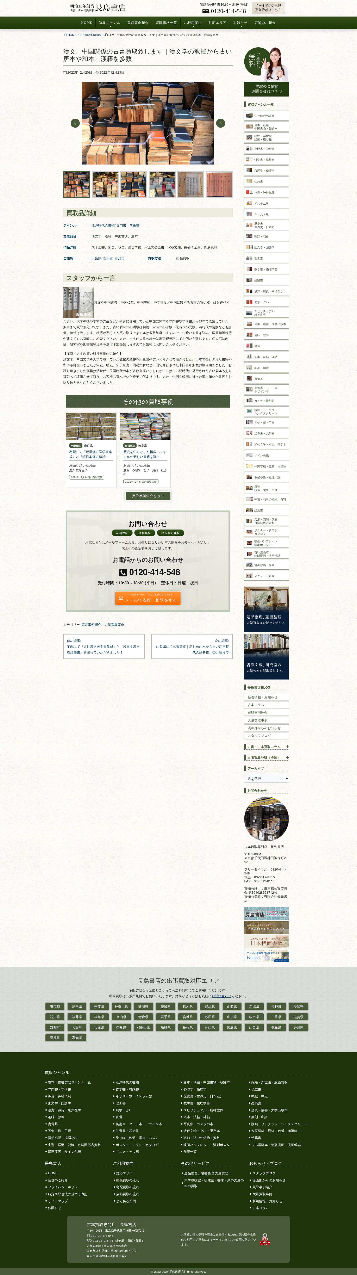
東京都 (55, 1006)
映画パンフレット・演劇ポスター (208, 1144)
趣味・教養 (56, 1116)
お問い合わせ (221, 996)
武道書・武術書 (127, 1130)
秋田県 (210, 1016)
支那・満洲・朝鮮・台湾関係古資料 (74, 1144)
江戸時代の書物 (103, 225)
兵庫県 (99, 1027)
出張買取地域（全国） (264, 757)
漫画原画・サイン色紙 (64, 1151)
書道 (119, 1116)
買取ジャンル (110, 22)
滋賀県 (298, 1016)
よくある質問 (126, 1201)
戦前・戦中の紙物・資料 (201, 1137)
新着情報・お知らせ (262, 697)
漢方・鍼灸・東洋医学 (64, 1110)
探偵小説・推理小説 (63, 1137)
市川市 (108, 258)
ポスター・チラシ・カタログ (137, 1144)
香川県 (298, 1027)
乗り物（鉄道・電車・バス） (137, 1137)
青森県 (143, 1016)
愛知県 (298, 1006)
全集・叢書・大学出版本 (269, 1110)
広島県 (232, 1027)
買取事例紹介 (138, 22)
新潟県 (254, 1006)
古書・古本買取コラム (264, 746)
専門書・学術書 (127, 225)
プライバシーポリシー (64, 1186)
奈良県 (121, 1027)
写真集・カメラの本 (198, 1123)
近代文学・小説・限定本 (201, 1130)
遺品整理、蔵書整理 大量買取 (206, 1173)
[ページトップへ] (349, 1264)
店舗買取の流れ (127, 1194)
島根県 (188, 1027)
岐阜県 (254, 1016)
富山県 (121, 1016)
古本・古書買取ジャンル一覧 (69, 1082)
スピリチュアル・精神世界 (203, 1110)
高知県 (77, 1037)
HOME (86, 22)
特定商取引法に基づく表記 (68, 1194)
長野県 (276, 1006)
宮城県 (188, 1016)
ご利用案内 (193, 22)
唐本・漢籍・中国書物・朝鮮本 (206, 1082)
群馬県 (210, 1006)
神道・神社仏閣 (59, 1096)
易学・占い (124, 1110)
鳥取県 (166, 1027)
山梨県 (232, 1006)
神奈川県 (121, 1006)
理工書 (121, 1103)
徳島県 (276, 1027)
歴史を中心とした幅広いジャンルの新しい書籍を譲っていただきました (144, 456)
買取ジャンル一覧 (261, 104)
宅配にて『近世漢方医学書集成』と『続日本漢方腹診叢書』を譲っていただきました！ (90, 459)
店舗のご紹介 (265, 22)
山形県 (232, 1016)
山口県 (254, 1027)
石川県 (55, 1016)
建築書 (256, 1103)
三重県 (276, 1016)
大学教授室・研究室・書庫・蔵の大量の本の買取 (214, 1183)
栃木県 (188, 1006)
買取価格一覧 (166, 22)
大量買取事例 (114, 624)
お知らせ (240, 22)
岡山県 (210, 1027)
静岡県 (143, 1006)
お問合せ (54, 1207)
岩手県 (166, 1016)
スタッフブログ (259, 735)
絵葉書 (256, 1137)
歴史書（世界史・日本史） (203, 1096)
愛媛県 (55, 1037)
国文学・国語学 (59, 1103)
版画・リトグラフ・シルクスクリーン (279, 1123)
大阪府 (77, 1027)
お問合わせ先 (257, 790)
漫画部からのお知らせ (264, 728)
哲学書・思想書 (127, 1089)
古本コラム (256, 705)
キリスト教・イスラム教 (134, 1096)
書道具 (53, 1123)
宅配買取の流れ (127, 1186)
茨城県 (166, 1006)
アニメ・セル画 (127, 1151)
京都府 (55, 1027)
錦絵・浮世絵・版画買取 (269, 1082)
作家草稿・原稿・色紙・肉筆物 (274, 1130)
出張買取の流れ (127, 1180)
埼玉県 (77, 1006)
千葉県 (96, 258)
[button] (75, 123)
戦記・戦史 (259, 1096)
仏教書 (256, 1089)
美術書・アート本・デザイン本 (139, 1123)
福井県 (77, 1016)
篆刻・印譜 (259, 1116)
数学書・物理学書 (196, 1103)
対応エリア (217, 22)
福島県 (99, 1016)
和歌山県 (143, 1027)
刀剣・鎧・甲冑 (59, 1130)
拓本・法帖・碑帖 (196, 1116)
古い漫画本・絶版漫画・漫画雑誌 (276, 1144)
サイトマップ (58, 1201)
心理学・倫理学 (195, 1089)
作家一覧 (190, 1151)
